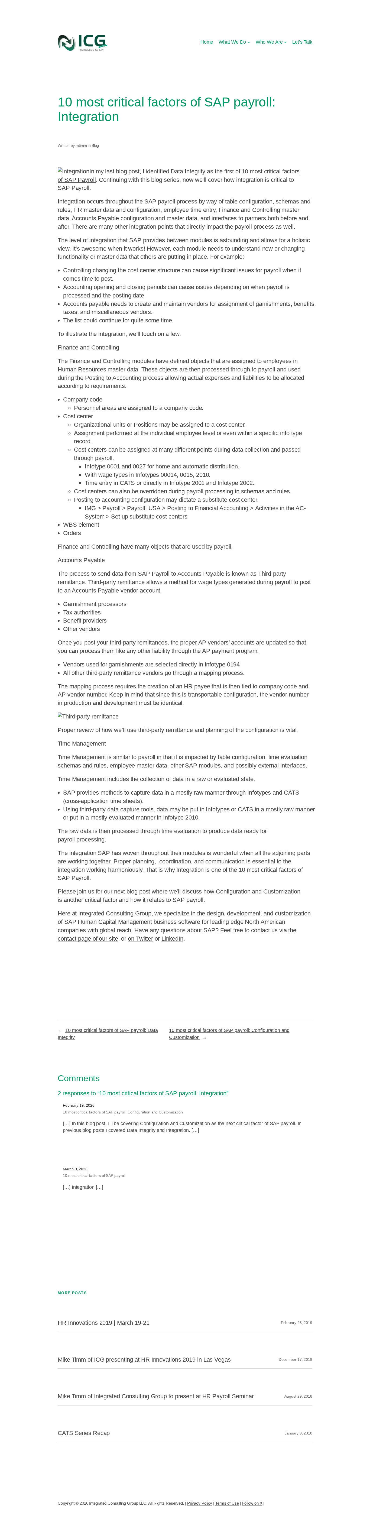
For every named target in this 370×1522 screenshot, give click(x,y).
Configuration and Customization (258, 891)
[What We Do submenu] (248, 42)
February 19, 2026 (78, 1105)
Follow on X (252, 1503)
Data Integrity (188, 171)
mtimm (81, 145)
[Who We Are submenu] (285, 42)
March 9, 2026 (75, 1169)
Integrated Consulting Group (114, 913)
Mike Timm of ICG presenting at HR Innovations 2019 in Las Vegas (144, 1359)
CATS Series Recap (84, 1433)
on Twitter (140, 938)
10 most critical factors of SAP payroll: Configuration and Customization (123, 1112)
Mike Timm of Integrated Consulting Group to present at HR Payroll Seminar (156, 1396)
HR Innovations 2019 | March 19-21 (104, 1323)
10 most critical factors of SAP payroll (94, 1175)
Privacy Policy (199, 1503)
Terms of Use (227, 1503)
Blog (95, 145)
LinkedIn (172, 938)
